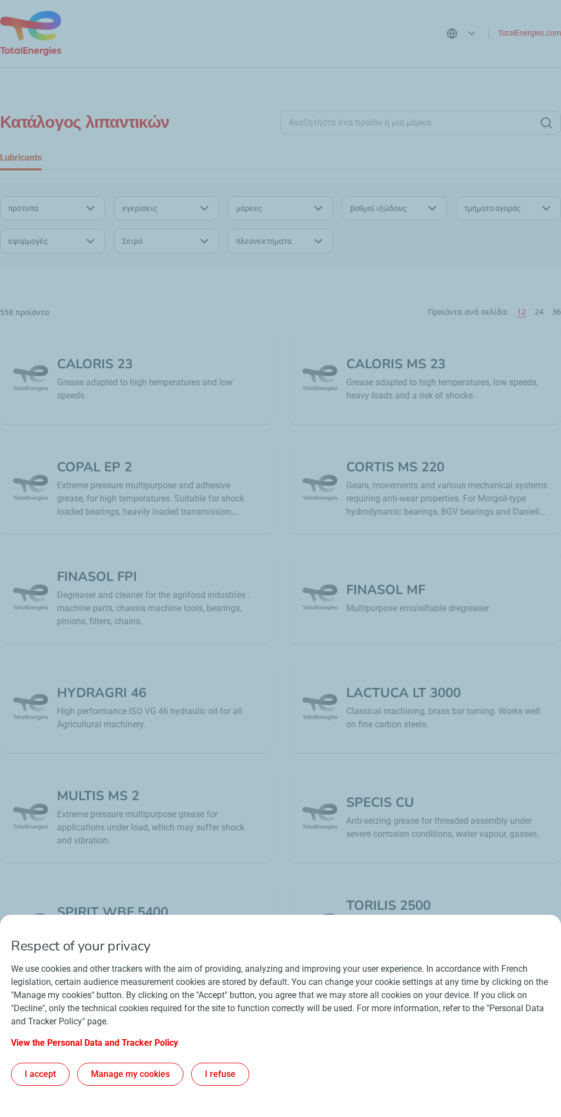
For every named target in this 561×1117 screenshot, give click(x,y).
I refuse (220, 1074)
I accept (40, 1074)
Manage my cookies (130, 1074)
